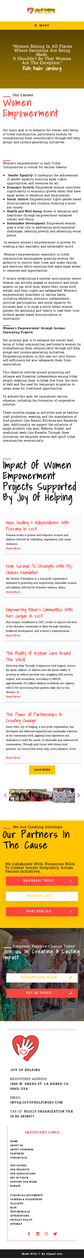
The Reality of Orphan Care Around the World (38, 656)
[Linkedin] (38, 1234)
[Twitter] (55, 1234)
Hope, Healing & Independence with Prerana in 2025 (37, 525)
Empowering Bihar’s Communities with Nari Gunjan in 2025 (39, 612)
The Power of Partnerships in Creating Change (34, 717)
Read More (13, 548)
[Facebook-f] (29, 1234)
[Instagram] (46, 1234)
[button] (5, 795)
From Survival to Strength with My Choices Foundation (38, 569)
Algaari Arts (54, 1253)
